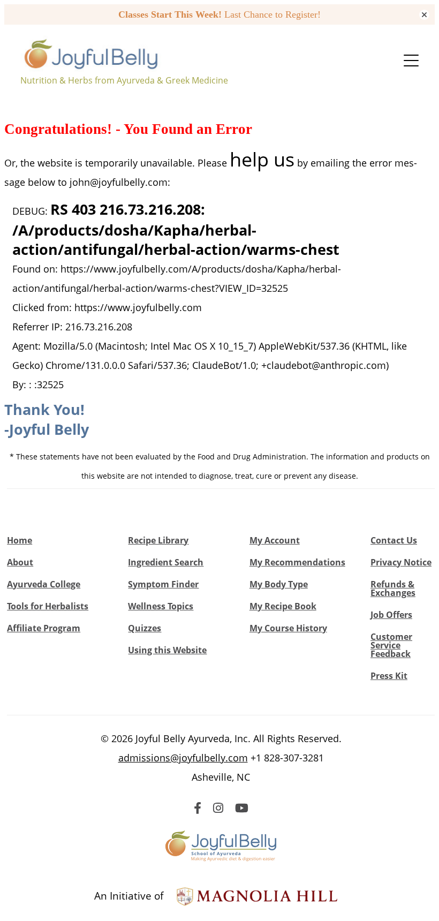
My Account (274, 540)
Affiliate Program (43, 628)
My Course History (288, 628)
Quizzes (144, 628)
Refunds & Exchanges (392, 588)
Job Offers (391, 615)
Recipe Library (158, 540)
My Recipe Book (282, 606)
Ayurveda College (43, 584)
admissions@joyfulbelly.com (183, 757)
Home (19, 540)
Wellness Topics (160, 606)
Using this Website (167, 650)
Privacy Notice (401, 562)
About (20, 562)
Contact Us (393, 540)
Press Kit (388, 676)
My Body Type (278, 584)
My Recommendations (297, 562)
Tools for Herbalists (47, 606)
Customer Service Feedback (391, 645)
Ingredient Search (165, 562)
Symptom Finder (163, 584)
